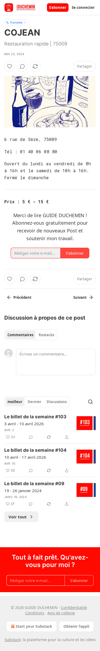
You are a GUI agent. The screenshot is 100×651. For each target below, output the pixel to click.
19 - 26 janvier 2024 (23, 490)
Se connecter (83, 7)
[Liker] (9, 66)
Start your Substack (34, 626)
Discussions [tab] (57, 401)
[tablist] (30, 335)
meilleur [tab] (14, 401)
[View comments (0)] (22, 66)
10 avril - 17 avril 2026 (25, 457)
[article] (50, 426)
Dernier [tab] (34, 401)
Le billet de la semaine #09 (34, 483)
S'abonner (57, 7)
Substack (13, 639)
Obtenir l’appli (76, 626)
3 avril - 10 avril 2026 (24, 423)
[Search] (90, 401)
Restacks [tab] (46, 334)
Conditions (34, 612)
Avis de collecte (61, 612)
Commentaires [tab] (20, 334)
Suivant (80, 297)
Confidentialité (74, 607)
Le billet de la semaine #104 (35, 450)
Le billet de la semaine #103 (35, 416)
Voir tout (18, 516)
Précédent (22, 297)
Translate (16, 22)
